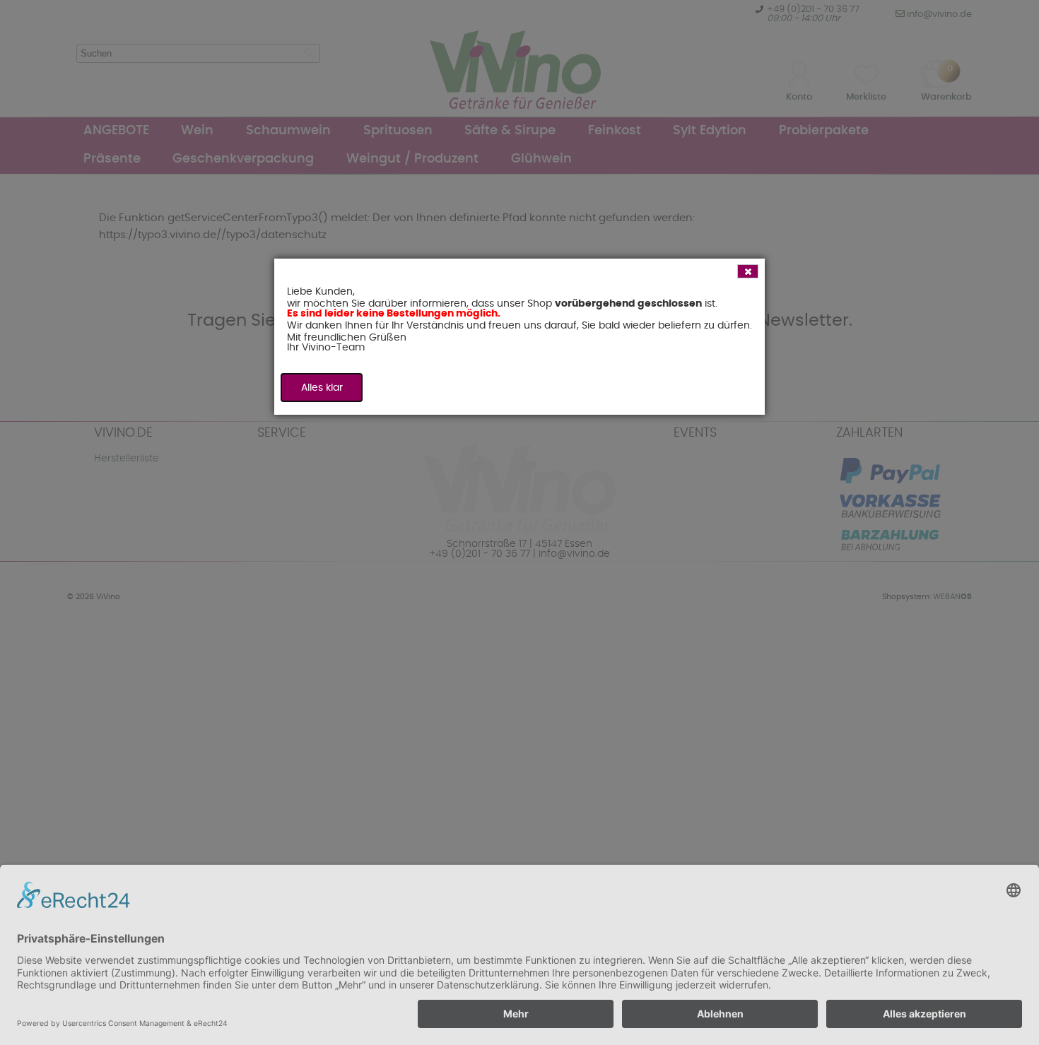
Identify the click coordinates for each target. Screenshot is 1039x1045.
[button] (747, 271)
